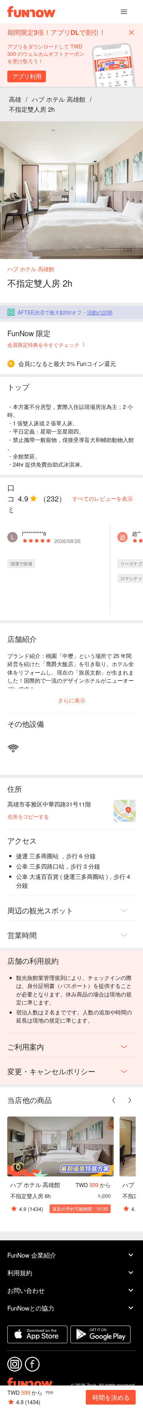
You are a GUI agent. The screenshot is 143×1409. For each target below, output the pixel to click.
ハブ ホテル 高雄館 (58, 99)
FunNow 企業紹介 (31, 1254)
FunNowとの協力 (30, 1307)
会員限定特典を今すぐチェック (43, 344)
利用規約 (19, 1272)
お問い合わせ (26, 1290)
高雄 (15, 99)
